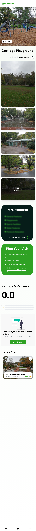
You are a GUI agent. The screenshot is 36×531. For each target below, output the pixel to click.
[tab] (6, 528)
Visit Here (22, 264)
